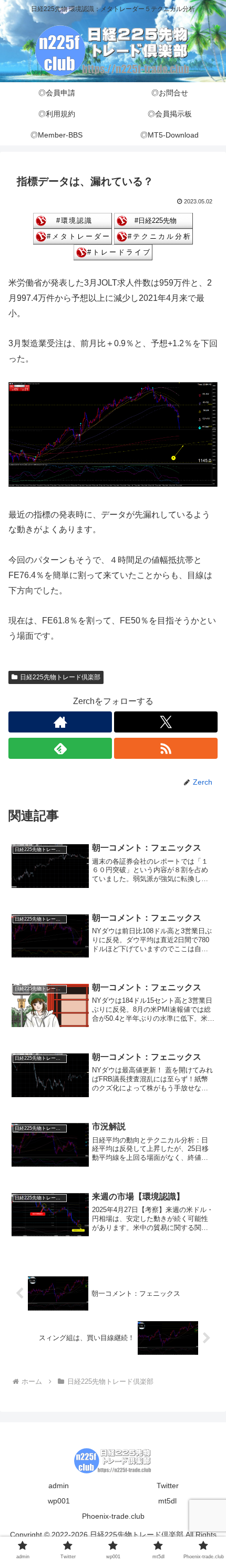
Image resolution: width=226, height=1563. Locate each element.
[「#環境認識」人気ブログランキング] (72, 220)
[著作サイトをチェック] (60, 721)
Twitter (168, 1485)
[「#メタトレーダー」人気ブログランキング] (72, 235)
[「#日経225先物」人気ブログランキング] (153, 220)
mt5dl (167, 1501)
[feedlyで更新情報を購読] (60, 748)
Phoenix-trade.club (113, 1516)
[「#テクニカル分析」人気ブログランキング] (153, 235)
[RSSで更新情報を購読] (166, 748)
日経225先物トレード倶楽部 (60, 677)
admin (58, 1485)
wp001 (59, 1501)
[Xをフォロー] (166, 721)
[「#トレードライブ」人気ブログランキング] (113, 251)
